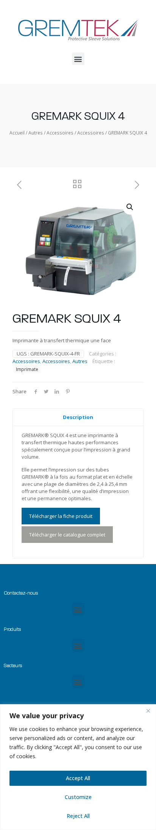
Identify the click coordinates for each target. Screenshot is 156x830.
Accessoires (60, 133)
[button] (78, 59)
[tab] (78, 417)
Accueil (17, 133)
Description (78, 417)
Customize (78, 797)
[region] (78, 767)
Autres (35, 133)
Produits (12, 629)
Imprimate (27, 369)
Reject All (78, 815)
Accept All (78, 778)
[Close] (148, 710)
